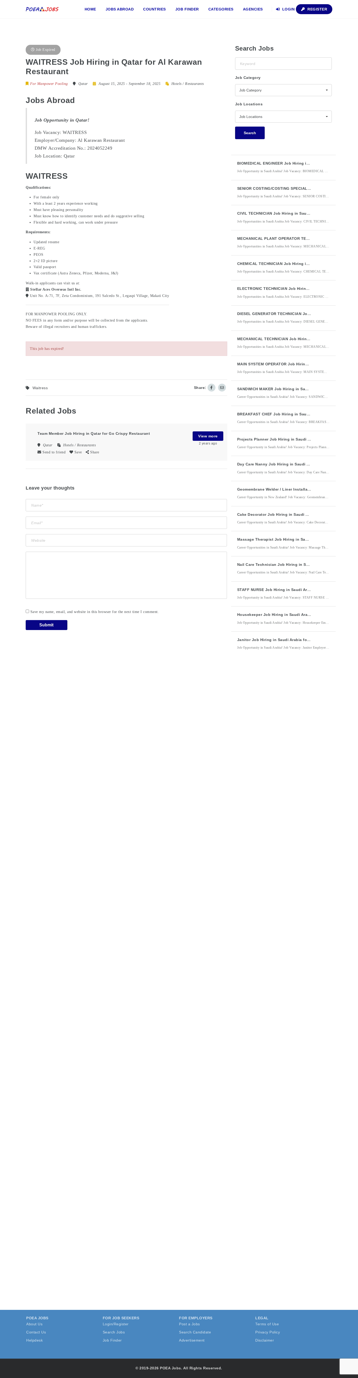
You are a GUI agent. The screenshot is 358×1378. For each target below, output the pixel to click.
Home (90, 9)
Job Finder (187, 9)
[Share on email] (222, 388)
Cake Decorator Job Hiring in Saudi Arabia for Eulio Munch (293, 514)
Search (250, 133)
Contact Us (36, 1332)
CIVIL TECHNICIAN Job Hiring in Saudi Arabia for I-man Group (296, 213)
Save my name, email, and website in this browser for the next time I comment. (94, 612)
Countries (154, 9)
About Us (34, 1324)
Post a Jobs (189, 1324)
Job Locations (249, 104)
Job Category (248, 77)
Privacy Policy (267, 1332)
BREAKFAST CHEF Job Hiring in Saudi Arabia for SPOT (289, 414)
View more (208, 436)
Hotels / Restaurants (187, 84)
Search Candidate (195, 1332)
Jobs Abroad (120, 9)
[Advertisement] (274, 750)
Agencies (253, 9)
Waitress (40, 388)
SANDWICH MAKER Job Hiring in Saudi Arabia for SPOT (290, 389)
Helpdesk (34, 1340)
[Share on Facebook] (211, 388)
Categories (221, 9)
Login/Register (116, 1324)
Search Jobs (114, 1332)
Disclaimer (264, 1340)
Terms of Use (267, 1324)
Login (288, 9)
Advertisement (192, 1340)
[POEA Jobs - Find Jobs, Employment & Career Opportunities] (42, 9)
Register (316, 9)
